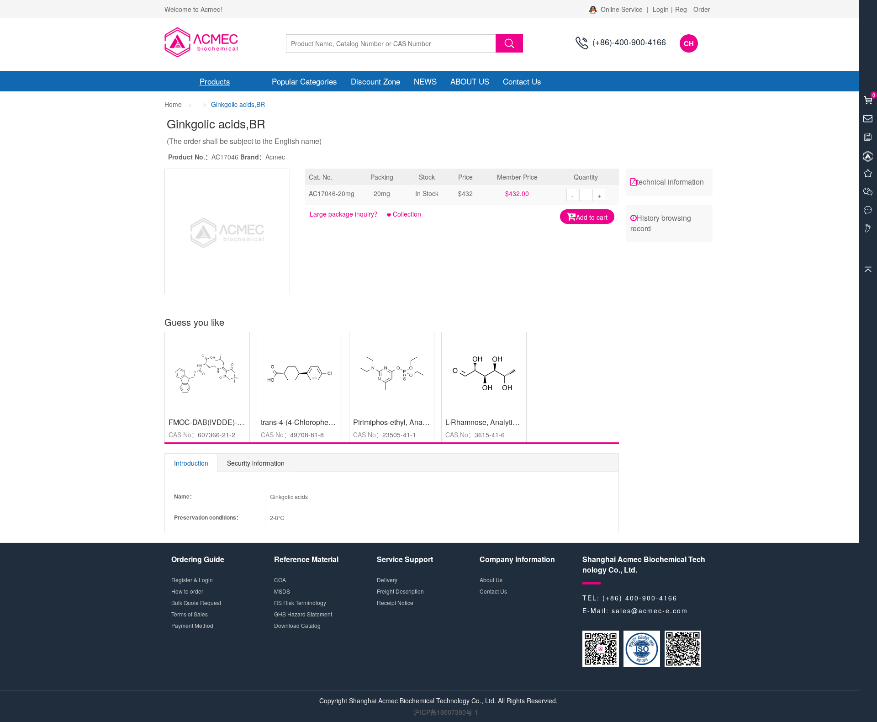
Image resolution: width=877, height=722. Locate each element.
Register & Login (192, 580)
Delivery (387, 580)
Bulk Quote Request (196, 602)
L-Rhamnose (465, 422)
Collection (406, 213)
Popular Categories (304, 81)
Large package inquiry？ (345, 213)
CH (689, 43)
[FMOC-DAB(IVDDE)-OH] (207, 372)
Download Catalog (297, 625)
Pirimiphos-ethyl (379, 422)
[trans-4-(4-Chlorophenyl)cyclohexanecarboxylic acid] (299, 372)
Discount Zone (375, 81)
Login (661, 9)
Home (173, 104)
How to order (187, 591)
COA (280, 580)
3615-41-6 (490, 434)
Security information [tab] (256, 462)
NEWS (425, 81)
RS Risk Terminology (300, 602)
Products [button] (215, 81)
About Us (491, 580)
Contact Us (522, 81)
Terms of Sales (189, 614)
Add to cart (592, 217)
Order (701, 9)
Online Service (622, 9)
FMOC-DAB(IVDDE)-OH (208, 422)
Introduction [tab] (191, 462)
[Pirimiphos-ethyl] (391, 372)
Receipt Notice (395, 602)
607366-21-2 (216, 434)
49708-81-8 (307, 434)
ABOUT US (469, 81)
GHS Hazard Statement (303, 614)
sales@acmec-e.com (650, 610)
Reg (681, 9)
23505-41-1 (399, 434)
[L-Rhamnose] (484, 372)
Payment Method (192, 625)
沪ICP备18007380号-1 (445, 712)
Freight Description (400, 591)
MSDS (282, 591)
